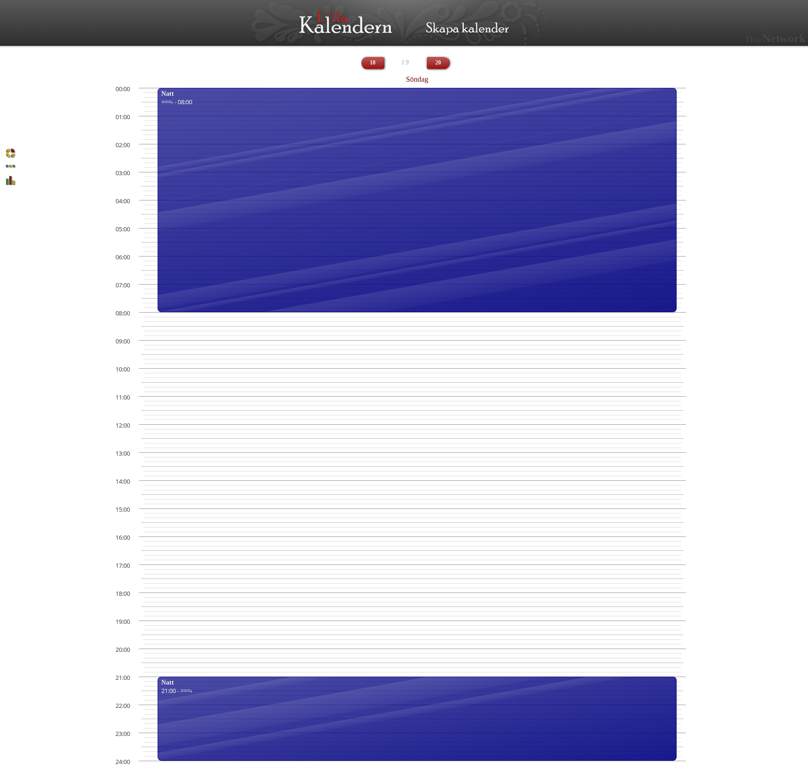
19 (405, 62)
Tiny (775, 39)
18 (372, 62)
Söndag (417, 79)
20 (438, 62)
